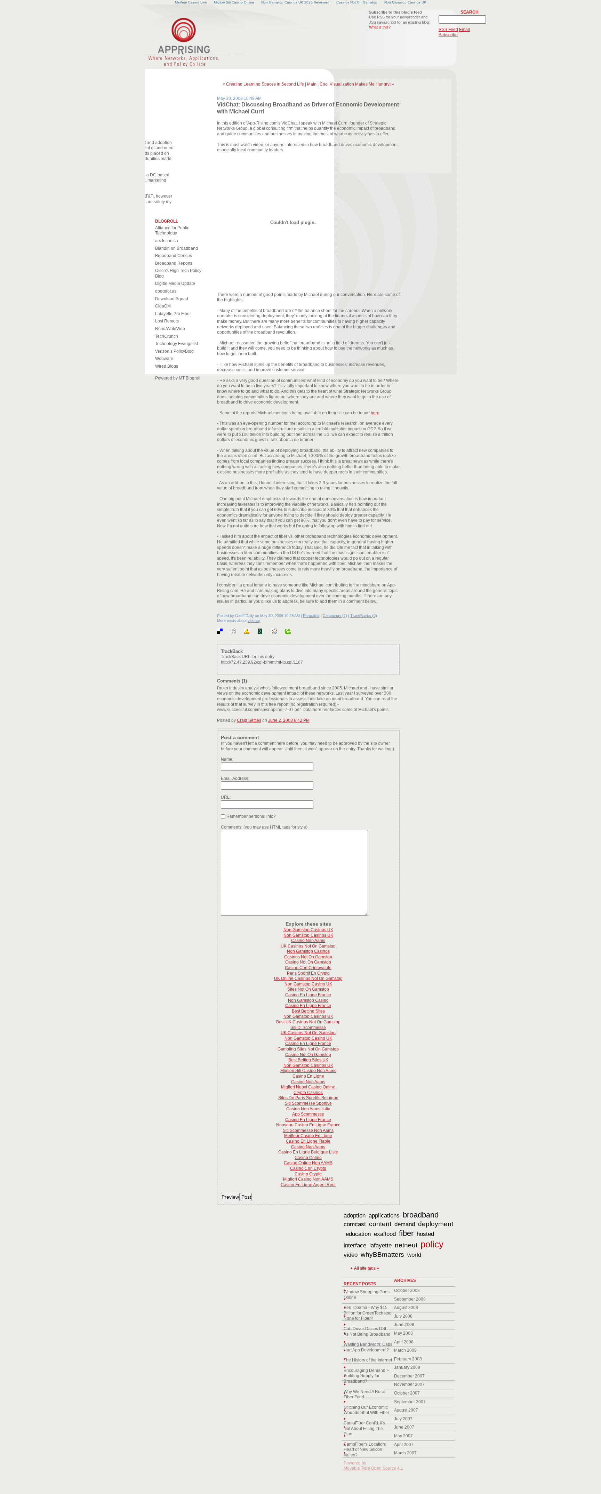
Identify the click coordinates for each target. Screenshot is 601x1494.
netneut (406, 1245)
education (358, 1234)
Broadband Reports (173, 263)
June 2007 (404, 1427)
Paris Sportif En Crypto (308, 973)
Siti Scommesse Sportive (308, 1103)
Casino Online (308, 1157)
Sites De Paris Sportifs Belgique (308, 1097)
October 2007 (407, 1393)
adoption (355, 1215)
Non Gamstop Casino (308, 1000)
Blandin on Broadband (176, 248)
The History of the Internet (368, 1360)
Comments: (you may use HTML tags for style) (264, 827)
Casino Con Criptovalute (308, 967)
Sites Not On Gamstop (308, 989)
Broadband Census (173, 255)
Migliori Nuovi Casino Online (308, 1087)
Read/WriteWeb (170, 328)
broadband (421, 1215)
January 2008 (407, 1367)
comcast (355, 1224)
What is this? (380, 27)
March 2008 (405, 1350)
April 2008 (404, 1342)
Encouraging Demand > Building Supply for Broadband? (366, 1376)
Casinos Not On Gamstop (308, 956)
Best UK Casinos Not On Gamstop (308, 1022)
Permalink (311, 616)
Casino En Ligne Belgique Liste (308, 1152)
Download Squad (171, 298)
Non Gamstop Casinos (308, 951)
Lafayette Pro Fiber (173, 313)
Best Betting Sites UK (308, 1059)
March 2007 (405, 1453)
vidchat (254, 620)
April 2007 (404, 1444)
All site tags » (366, 1268)
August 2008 (406, 1307)
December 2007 (409, 1376)
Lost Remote (167, 321)
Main (311, 84)
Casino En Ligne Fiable (308, 1141)
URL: (226, 797)
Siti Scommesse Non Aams (308, 1130)
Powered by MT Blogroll (177, 378)
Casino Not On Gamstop (308, 962)
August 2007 (406, 1410)
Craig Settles (249, 720)
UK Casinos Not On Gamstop (308, 946)
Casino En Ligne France (308, 994)
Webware (164, 358)
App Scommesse (308, 1114)
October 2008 (407, 1290)
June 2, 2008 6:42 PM (289, 720)
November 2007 (409, 1384)
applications (384, 1215)
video (351, 1255)
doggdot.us (165, 291)
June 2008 (404, 1324)
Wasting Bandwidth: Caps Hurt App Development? (368, 1347)
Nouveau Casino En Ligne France (308, 1125)
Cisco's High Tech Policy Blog (178, 273)
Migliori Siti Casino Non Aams (308, 1070)
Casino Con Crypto (308, 1168)
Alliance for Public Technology (172, 230)
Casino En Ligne (308, 1076)
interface (355, 1245)
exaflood (385, 1234)
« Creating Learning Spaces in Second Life (263, 84)
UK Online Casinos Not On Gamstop (308, 978)
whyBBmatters (382, 1254)
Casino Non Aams (308, 940)
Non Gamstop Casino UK (308, 984)
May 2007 (403, 1435)
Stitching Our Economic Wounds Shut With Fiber (366, 1410)
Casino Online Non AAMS (308, 1162)
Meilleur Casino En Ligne (308, 1135)
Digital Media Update (175, 283)
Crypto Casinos (308, 1092)
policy (431, 1244)
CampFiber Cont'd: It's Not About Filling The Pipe (364, 1428)
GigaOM (163, 306)
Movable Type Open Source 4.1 (373, 1468)
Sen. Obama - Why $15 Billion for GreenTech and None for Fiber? (368, 1313)
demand (404, 1224)
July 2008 (403, 1316)
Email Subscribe (454, 32)
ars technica (166, 240)
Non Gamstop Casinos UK (308, 929)
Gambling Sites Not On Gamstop (308, 1049)
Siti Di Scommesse (308, 1027)
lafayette (380, 1245)
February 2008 (408, 1359)
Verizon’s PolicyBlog (174, 351)
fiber (406, 1233)
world (414, 1255)
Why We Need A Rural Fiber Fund (364, 1394)
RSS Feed (448, 29)
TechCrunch (166, 336)
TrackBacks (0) (363, 616)
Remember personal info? (250, 816)
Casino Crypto (308, 1174)
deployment (435, 1224)
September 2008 (410, 1299)
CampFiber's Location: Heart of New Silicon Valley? (365, 1449)
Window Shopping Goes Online (367, 1294)
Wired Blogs (166, 366)
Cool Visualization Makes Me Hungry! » (357, 84)
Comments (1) (335, 616)
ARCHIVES (405, 1280)
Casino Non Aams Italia (308, 1108)
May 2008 (403, 1333)
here (375, 412)
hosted (425, 1234)
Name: (227, 759)
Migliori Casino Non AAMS (308, 1179)
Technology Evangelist (176, 343)
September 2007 (410, 1401)
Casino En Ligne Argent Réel (308, 1184)
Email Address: (235, 778)
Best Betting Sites (308, 1011)
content (380, 1224)
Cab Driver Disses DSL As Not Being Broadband (367, 1331)
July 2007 (403, 1418)
